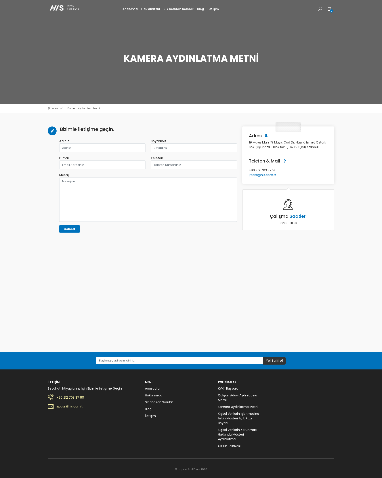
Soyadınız (158, 141)
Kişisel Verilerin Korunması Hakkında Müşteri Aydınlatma (237, 434)
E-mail (64, 158)
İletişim (213, 9)
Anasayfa (130, 9)
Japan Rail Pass (65, 8)
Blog (200, 9)
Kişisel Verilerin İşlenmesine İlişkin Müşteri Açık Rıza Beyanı (238, 418)
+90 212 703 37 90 (70, 397)
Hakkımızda (150, 9)
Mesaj (64, 175)
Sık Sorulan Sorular (179, 9)
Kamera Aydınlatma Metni (238, 407)
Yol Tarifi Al (274, 360)
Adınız (64, 141)
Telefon (157, 158)
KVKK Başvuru (228, 388)
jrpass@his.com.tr (262, 175)
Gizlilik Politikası (229, 446)
